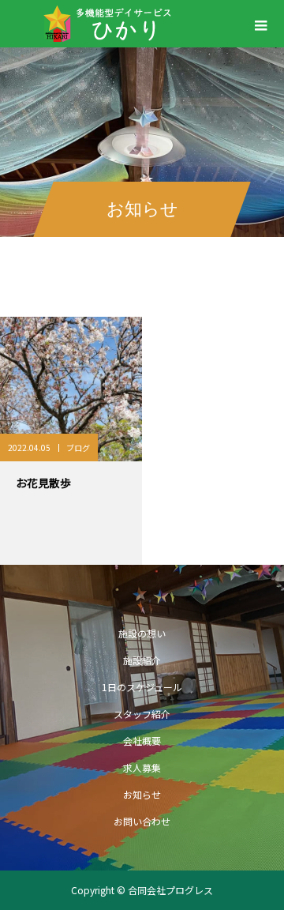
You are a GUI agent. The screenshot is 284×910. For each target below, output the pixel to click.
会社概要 (142, 740)
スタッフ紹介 (142, 713)
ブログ (78, 447)
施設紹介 (142, 660)
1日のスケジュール (142, 687)
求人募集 (142, 767)
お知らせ (142, 794)
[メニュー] (260, 23)
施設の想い (142, 633)
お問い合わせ (142, 821)
